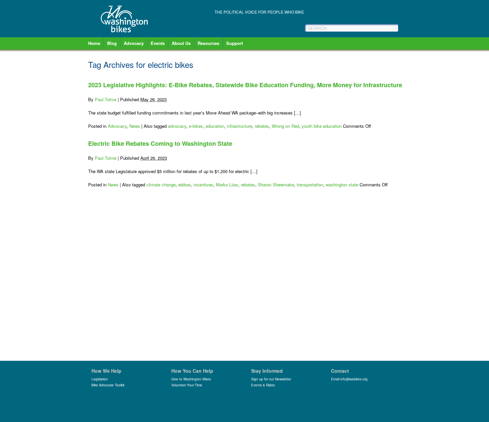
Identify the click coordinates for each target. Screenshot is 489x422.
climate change (161, 184)
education (215, 126)
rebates (262, 126)
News (134, 126)
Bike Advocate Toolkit (107, 385)
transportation (310, 184)
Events (158, 43)
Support (234, 43)
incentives (203, 184)
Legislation (99, 379)
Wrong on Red (285, 126)
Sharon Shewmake (276, 184)
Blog (112, 43)
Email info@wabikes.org (349, 379)
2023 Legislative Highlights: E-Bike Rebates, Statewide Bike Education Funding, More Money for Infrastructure (245, 85)
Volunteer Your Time (186, 385)
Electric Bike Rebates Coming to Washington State (160, 143)
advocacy (177, 126)
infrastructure (239, 126)
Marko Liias (227, 184)
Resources (208, 43)
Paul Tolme (105, 99)
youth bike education (322, 126)
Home (94, 43)
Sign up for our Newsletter (271, 379)
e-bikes (196, 126)
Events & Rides (263, 385)
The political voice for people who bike (259, 12)
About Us (181, 43)
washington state (342, 184)
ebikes (184, 184)
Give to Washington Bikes (191, 379)
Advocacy (134, 43)
